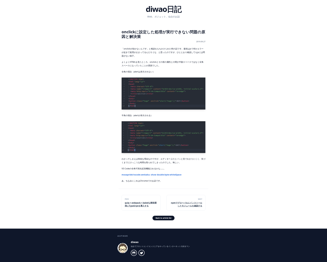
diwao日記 (163, 9)
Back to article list (163, 218)
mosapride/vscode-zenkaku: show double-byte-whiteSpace (151, 174)
